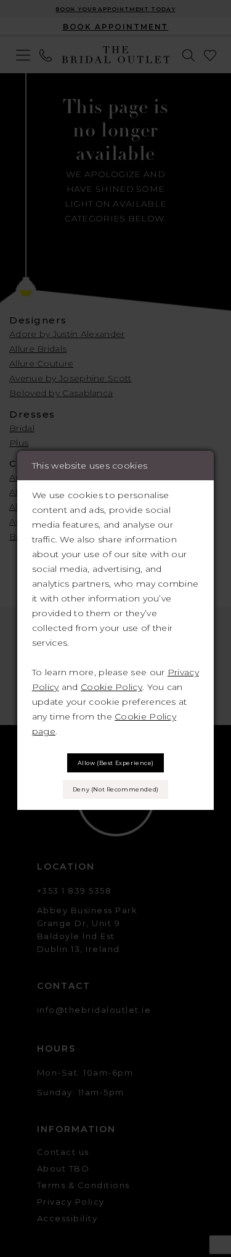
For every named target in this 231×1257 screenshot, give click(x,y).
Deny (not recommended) (116, 789)
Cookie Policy (111, 686)
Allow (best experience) (116, 762)
